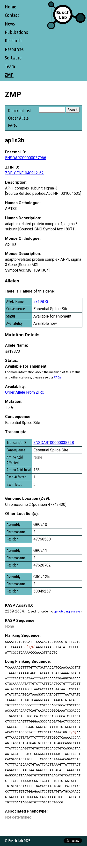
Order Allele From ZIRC (24, 392)
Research (13, 40)
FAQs (12, 125)
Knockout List (19, 110)
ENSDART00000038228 (53, 442)
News (10, 23)
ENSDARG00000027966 (25, 158)
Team (10, 66)
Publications (16, 32)
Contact (12, 15)
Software (13, 57)
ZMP (9, 75)
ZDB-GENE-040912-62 (24, 173)
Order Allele (18, 118)
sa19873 (40, 301)
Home (10, 6)
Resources (14, 49)
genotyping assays (67, 611)
